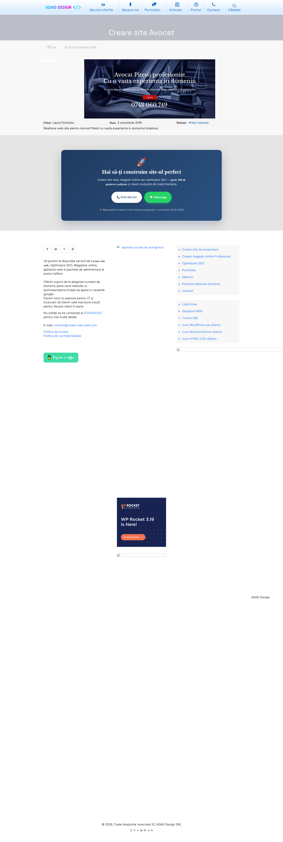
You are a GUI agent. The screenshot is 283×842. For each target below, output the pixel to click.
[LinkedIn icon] (141, 830)
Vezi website (200, 122)
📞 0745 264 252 (127, 197)
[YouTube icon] (138, 830)
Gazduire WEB (192, 311)
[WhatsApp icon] (131, 830)
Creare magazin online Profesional (206, 256)
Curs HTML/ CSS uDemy (199, 338)
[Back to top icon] (267, 835)
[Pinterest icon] (145, 830)
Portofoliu (189, 270)
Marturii (187, 277)
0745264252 (93, 313)
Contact (187, 291)
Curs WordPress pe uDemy (201, 325)
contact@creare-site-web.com (75, 325)
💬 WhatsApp (158, 197)
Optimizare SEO (193, 263)
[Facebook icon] (134, 830)
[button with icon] (47, 249)
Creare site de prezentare (200, 249)
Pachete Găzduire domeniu (201, 284)
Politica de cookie (56, 331)
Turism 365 (190, 318)
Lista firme (189, 304)
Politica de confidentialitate (62, 336)
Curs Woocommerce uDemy (202, 331)
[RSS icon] (152, 830)
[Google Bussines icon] (148, 830)
